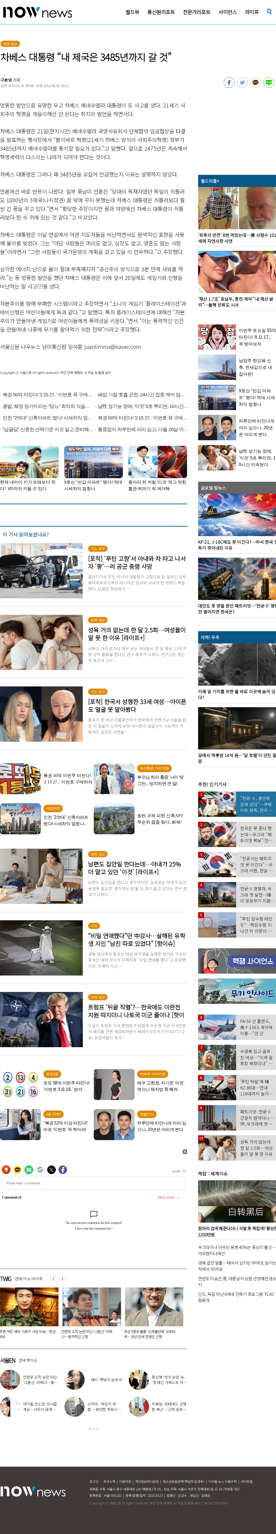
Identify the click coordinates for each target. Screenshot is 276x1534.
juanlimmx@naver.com (112, 346)
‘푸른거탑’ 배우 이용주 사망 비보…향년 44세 (152, 1334)
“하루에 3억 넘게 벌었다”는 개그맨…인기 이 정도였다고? (40, 1409)
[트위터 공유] (242, 86)
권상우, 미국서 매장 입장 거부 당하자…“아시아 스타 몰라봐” (40, 1382)
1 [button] (90, 1429)
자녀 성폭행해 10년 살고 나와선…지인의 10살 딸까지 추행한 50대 (88, 1334)
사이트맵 (247, 1481)
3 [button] (97, 1429)
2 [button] (94, 1429)
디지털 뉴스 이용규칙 (222, 1481)
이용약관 (125, 1481)
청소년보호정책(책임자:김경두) (183, 1481)
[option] (89, 1315)
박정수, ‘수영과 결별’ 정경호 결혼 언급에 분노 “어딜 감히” (104, 1409)
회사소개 (109, 1481)
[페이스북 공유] (229, 86)
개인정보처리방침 (147, 1481)
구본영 (6, 80)
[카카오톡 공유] (255, 86)
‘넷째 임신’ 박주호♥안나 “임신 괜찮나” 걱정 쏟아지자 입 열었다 (104, 1382)
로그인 (93, 1481)
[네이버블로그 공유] (268, 86)
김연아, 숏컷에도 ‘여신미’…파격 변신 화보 (169, 1379)
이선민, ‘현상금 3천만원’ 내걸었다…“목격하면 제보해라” (169, 1409)
